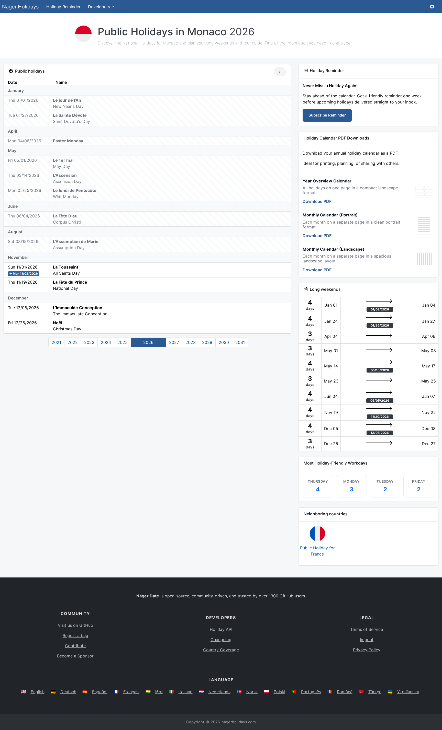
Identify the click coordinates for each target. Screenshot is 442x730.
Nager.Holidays (20, 7)
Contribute (75, 645)
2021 (56, 342)
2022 (73, 342)
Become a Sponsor (75, 655)
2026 (148, 342)
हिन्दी (159, 691)
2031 (240, 342)
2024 (106, 342)
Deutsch (68, 691)
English (38, 691)
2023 (89, 342)
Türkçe (374, 691)
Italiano (186, 691)
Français (131, 691)
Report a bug (75, 635)
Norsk (252, 691)
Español (99, 691)
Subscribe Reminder (327, 115)
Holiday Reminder (63, 6)
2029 (207, 342)
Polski (279, 691)
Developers (99, 6)
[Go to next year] (280, 71)
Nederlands (219, 691)
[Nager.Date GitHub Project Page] (432, 6)
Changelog (221, 639)
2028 (190, 342)
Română (344, 691)
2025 (122, 342)
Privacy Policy (366, 649)
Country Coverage (221, 649)
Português (311, 691)
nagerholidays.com (239, 722)
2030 (224, 342)
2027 (174, 342)
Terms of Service (366, 629)
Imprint (366, 639)
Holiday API (221, 629)
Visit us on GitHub (75, 625)
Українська (408, 691)
